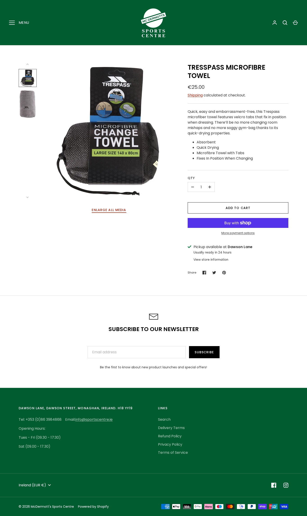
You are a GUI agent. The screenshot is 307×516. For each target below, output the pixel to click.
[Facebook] (274, 485)
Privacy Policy (170, 444)
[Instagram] (286, 485)
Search (164, 419)
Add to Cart (238, 208)
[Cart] (295, 23)
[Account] (275, 23)
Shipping (195, 95)
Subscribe (204, 352)
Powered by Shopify (93, 506)
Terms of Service (173, 452)
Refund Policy (170, 436)
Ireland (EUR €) (32, 485)
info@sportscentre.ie (94, 419)
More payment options (238, 233)
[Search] (285, 23)
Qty (191, 178)
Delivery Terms (171, 427)
